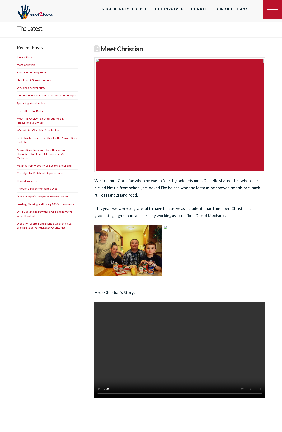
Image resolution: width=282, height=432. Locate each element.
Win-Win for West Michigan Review (38, 130)
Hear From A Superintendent (34, 80)
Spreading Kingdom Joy (31, 103)
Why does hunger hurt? (31, 87)
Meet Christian (26, 64)
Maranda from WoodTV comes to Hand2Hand (44, 165)
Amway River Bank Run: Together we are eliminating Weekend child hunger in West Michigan (42, 154)
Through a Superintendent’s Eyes (37, 188)
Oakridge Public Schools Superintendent (41, 173)
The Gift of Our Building (31, 111)
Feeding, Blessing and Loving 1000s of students (45, 204)
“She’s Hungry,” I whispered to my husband (42, 196)
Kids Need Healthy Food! (32, 72)
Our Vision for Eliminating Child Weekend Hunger (46, 95)
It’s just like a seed (28, 181)
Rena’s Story (24, 57)
